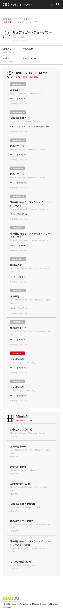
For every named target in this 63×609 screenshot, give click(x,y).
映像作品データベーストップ (16, 18)
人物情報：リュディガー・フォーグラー (21, 22)
